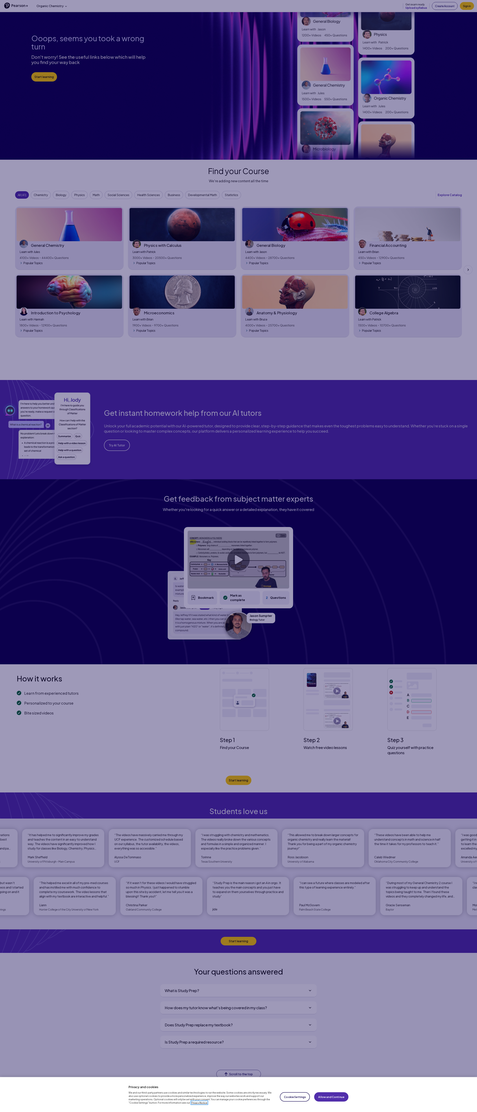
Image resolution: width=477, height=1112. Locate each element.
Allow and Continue (331, 1097)
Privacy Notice (199, 1102)
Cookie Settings (295, 1097)
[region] (238, 1094)
